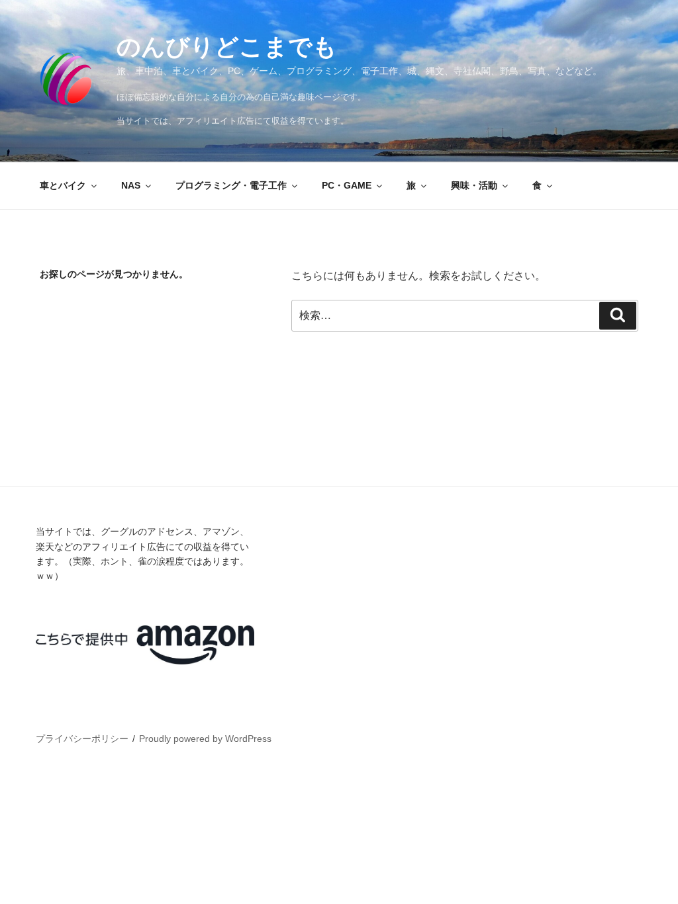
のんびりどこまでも (227, 46)
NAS (130, 185)
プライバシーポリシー (82, 738)
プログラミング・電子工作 (231, 185)
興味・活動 (474, 185)
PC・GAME (346, 185)
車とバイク (63, 185)
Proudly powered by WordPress (205, 738)
